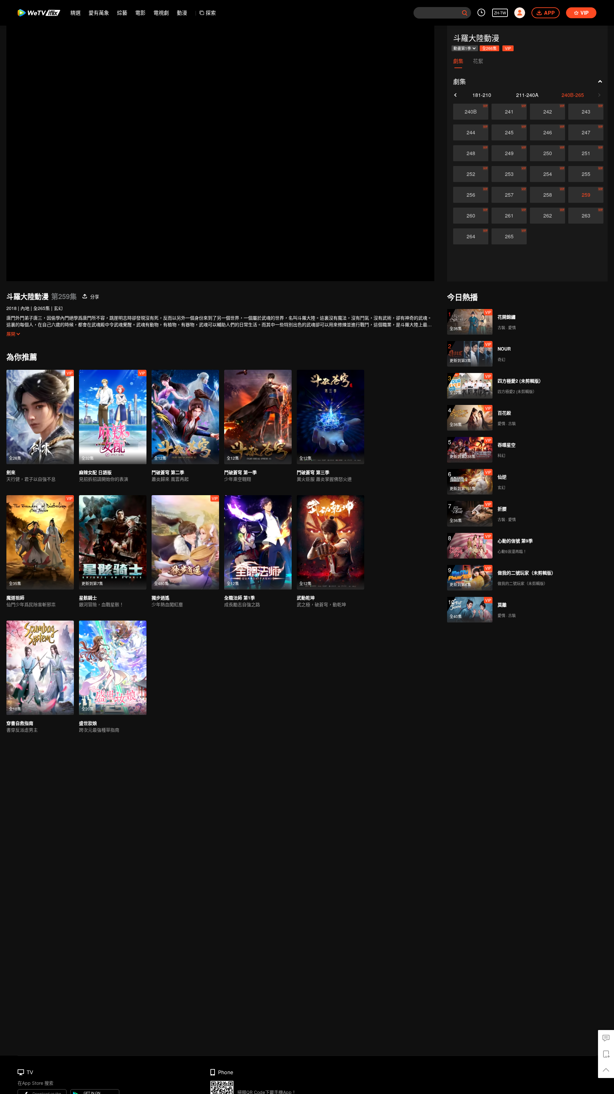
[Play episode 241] (509, 112)
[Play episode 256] (470, 195)
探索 (211, 12)
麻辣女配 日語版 (95, 472)
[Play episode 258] (547, 195)
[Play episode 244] (470, 132)
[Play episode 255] (585, 174)
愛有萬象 (99, 12)
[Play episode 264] (470, 236)
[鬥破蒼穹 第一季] (258, 417)
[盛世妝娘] (112, 668)
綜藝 (122, 12)
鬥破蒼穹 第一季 (240, 472)
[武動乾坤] (330, 542)
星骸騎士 (88, 597)
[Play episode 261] (509, 216)
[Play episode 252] (470, 174)
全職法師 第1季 (239, 597)
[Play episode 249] (509, 153)
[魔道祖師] (40, 542)
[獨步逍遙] (185, 542)
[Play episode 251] (585, 153)
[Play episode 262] (547, 216)
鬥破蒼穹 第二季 (168, 472)
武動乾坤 (306, 597)
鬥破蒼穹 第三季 (313, 472)
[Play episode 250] (547, 153)
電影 (140, 12)
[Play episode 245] (509, 132)
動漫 (182, 12)
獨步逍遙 (160, 597)
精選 (75, 12)
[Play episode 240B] (470, 112)
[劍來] (40, 417)
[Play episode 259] (585, 195)
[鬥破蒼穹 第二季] (185, 417)
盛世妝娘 (88, 723)
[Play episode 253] (509, 174)
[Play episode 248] (470, 153)
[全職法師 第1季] (258, 542)
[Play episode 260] (470, 216)
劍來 (10, 472)
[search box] (464, 13)
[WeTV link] (39, 13)
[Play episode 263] (585, 216)
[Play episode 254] (547, 174)
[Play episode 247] (585, 132)
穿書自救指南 (19, 723)
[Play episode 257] (509, 195)
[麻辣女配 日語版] (112, 417)
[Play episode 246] (547, 132)
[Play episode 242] (547, 112)
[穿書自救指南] (40, 668)
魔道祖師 (15, 597)
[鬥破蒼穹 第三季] (330, 417)
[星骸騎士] (112, 542)
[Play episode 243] (585, 112)
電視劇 (161, 12)
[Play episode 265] (509, 236)
